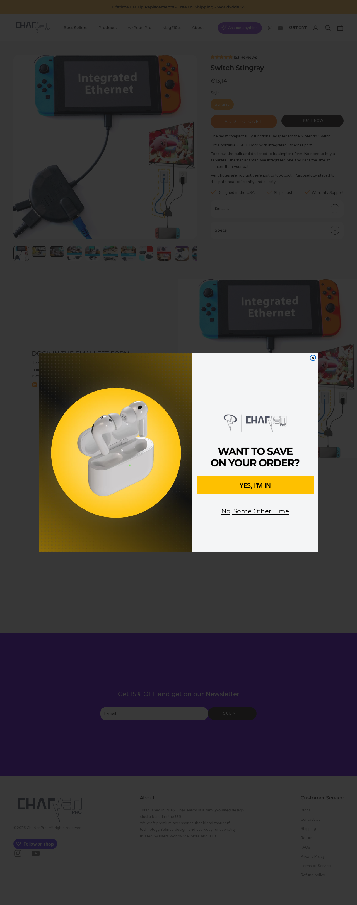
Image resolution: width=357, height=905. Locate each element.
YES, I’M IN (255, 485)
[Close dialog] (313, 358)
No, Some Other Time (255, 511)
